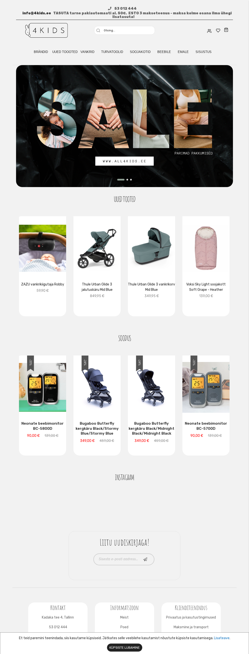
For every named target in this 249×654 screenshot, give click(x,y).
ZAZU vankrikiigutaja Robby (42, 284)
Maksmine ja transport (191, 627)
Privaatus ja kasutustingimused (191, 617)
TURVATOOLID (112, 52)
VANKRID (87, 52)
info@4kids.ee (36, 13)
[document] (124, 643)
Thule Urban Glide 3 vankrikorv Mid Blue (151, 287)
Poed (124, 627)
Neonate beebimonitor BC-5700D (206, 426)
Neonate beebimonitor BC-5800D (42, 426)
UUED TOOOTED (65, 52)
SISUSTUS (204, 52)
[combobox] (126, 30)
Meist (124, 617)
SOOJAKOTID (140, 52)
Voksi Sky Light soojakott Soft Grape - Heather (206, 287)
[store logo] (46, 30)
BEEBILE (164, 52)
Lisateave (222, 638)
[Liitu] (145, 559)
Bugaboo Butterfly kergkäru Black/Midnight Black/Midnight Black (151, 428)
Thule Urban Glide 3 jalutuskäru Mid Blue (97, 287)
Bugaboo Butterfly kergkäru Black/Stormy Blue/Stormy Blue (97, 428)
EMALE (183, 52)
